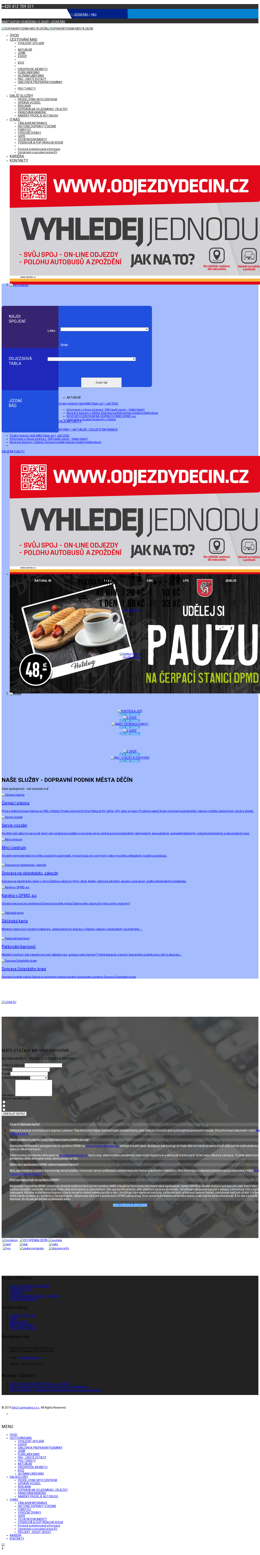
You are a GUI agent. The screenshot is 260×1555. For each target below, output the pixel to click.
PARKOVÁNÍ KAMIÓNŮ (32, 112)
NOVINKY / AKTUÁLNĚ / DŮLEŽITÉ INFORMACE (88, 429)
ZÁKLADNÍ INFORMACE (32, 123)
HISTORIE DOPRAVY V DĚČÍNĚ (37, 126)
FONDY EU (24, 129)
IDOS (21, 62)
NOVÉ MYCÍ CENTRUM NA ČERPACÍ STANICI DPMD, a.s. (101, 416)
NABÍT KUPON (11, 14)
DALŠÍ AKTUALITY (13, 451)
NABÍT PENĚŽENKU (35, 14)
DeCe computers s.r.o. (26, 1407)
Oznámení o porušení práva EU (37, 152)
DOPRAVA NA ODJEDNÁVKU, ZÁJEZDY (43, 109)
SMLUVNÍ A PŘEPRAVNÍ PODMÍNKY (40, 82)
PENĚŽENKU (29, 21)
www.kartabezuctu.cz (73, 1155)
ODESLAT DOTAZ (14, 1113)
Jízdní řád (101, 382)
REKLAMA (24, 105)
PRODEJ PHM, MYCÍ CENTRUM (37, 99)
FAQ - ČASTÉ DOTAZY (32, 79)
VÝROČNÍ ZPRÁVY (29, 132)
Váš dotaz (8, 1095)
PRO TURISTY (27, 88)
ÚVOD (14, 35)
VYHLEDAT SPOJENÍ (31, 43)
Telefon (7, 1069)
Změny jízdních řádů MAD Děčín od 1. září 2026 (88, 403)
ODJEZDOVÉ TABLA (23, 1328)
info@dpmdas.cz (30, 1357)
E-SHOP (55, 14)
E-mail (6, 1073)
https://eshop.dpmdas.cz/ (102, 1146)
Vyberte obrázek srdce (16, 1098)
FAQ (93, 14)
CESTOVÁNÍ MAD (23, 39)
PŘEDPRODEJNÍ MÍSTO (33, 69)
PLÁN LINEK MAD (29, 72)
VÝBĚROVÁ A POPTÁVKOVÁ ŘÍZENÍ (40, 142)
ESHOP (22, 56)
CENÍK (66, 14)
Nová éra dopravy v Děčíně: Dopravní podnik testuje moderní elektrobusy (112, 413)
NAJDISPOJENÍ (17, 319)
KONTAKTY (19, 160)
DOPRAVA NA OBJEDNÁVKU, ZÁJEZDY (35, 1296)
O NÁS (15, 119)
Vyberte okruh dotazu (15, 1077)
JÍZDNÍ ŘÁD (81, 14)
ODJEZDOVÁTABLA (20, 361)
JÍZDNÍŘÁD (15, 403)
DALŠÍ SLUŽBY (21, 95)
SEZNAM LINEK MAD (31, 75)
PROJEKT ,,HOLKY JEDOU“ (34, 1532)
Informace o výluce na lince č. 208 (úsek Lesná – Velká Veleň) (106, 409)
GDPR (21, 136)
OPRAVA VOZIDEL (29, 102)
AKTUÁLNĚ (25, 49)
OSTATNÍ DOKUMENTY (32, 139)
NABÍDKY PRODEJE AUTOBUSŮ (38, 115)
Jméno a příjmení (13, 1065)
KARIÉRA (17, 156)
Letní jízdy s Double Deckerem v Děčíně (91, 419)
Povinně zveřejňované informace (39, 149)
